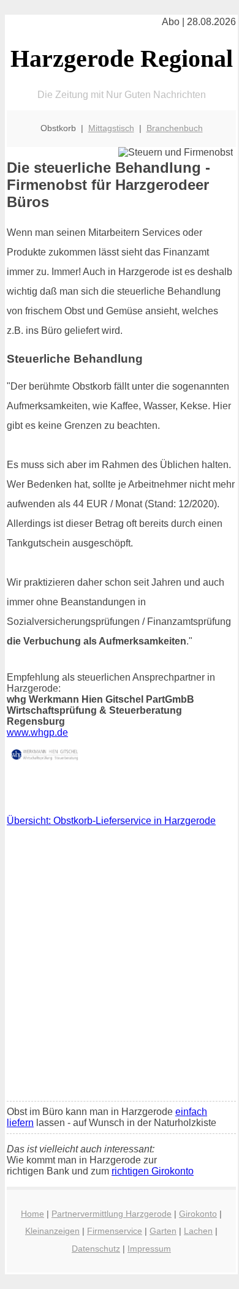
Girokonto (198, 1214)
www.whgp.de (37, 732)
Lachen (198, 1231)
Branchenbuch (174, 128)
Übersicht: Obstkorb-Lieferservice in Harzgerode (111, 820)
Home (32, 1214)
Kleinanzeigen (52, 1231)
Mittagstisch (111, 128)
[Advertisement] (119, 966)
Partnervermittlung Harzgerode (111, 1214)
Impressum (149, 1248)
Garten (163, 1231)
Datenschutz (96, 1248)
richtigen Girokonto (153, 1171)
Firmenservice (114, 1231)
